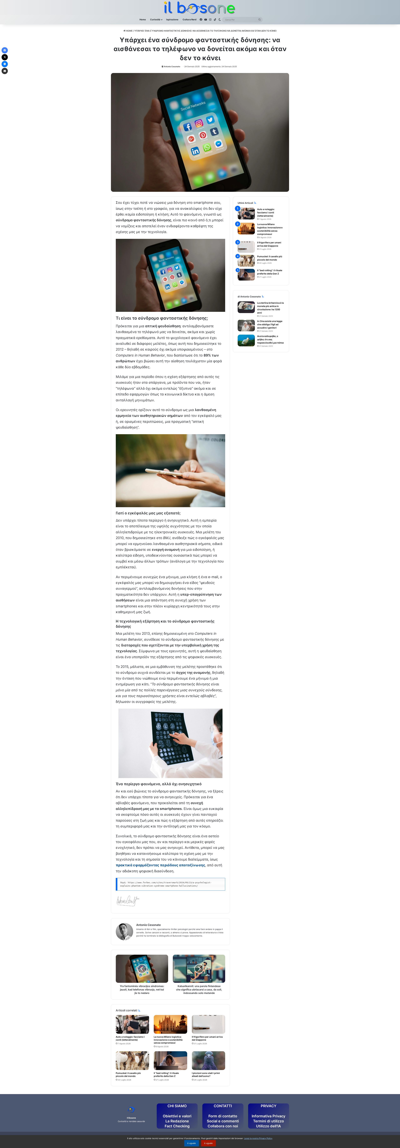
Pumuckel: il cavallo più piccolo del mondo (128, 1074)
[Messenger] (5, 64)
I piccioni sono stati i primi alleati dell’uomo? (206, 1074)
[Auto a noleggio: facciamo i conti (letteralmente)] (132, 1024)
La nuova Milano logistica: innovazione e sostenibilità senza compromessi (168, 1039)
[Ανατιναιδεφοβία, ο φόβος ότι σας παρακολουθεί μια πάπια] (246, 340)
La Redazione (177, 1121)
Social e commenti (223, 1121)
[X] (5, 57)
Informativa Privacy (268, 1116)
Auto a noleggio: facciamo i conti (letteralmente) (266, 212)
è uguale (191, 1143)
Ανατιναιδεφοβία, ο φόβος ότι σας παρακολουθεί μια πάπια (270, 339)
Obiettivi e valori (177, 1116)
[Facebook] (5, 50)
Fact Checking (177, 1126)
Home (143, 19)
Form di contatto (222, 1116)
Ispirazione (172, 19)
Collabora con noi (223, 1126)
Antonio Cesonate (172, 66)
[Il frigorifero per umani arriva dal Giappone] (208, 1024)
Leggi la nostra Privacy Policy (258, 1138)
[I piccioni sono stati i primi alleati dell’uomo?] (208, 1060)
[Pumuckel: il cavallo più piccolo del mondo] (132, 1060)
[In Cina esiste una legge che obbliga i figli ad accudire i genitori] (246, 325)
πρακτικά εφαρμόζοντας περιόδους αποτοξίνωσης (160, 865)
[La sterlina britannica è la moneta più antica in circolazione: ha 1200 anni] (246, 307)
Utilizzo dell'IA (268, 1126)
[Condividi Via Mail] (5, 71)
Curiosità (155, 19)
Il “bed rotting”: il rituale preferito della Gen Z (166, 1074)
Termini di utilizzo (268, 1121)
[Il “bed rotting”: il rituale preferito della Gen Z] (170, 1060)
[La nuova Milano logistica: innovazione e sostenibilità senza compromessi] (170, 1024)
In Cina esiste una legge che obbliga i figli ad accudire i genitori (269, 324)
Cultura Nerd (189, 19)
